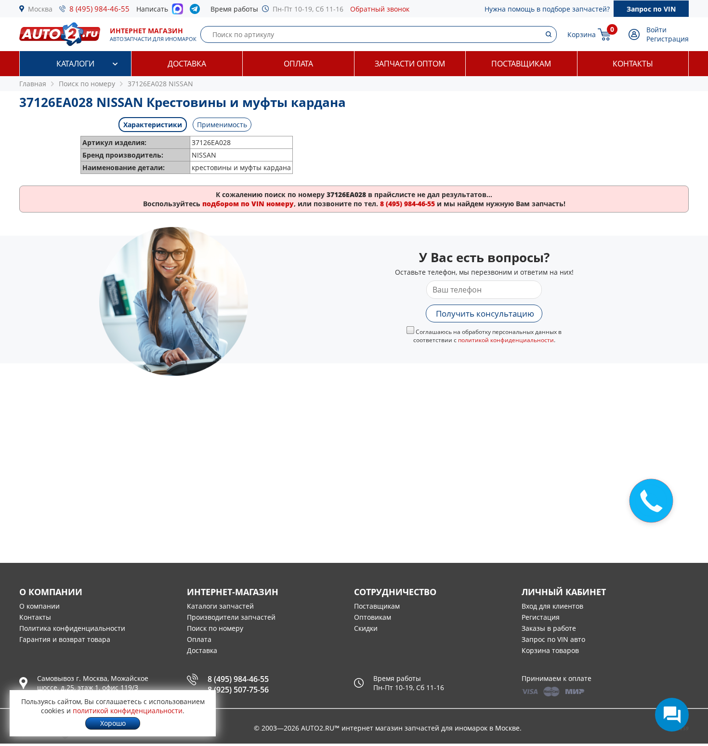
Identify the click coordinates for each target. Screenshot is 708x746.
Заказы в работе (549, 628)
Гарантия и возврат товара (64, 639)
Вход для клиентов (552, 606)
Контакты (633, 63)
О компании (39, 606)
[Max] (177, 11)
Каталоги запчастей (220, 606)
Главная (32, 83)
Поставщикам (521, 63)
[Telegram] (197, 11)
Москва (40, 8)
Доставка (187, 63)
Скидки (366, 628)
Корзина (581, 34)
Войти (656, 29)
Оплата (298, 63)
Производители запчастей (231, 617)
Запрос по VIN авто (553, 639)
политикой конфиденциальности (506, 340)
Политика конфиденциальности (72, 628)
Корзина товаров (550, 650)
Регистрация (667, 38)
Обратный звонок (379, 8)
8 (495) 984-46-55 (99, 8)
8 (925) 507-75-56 (238, 689)
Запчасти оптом (410, 63)
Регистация (541, 617)
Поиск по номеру (215, 628)
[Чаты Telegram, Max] (672, 715)
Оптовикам (372, 617)
